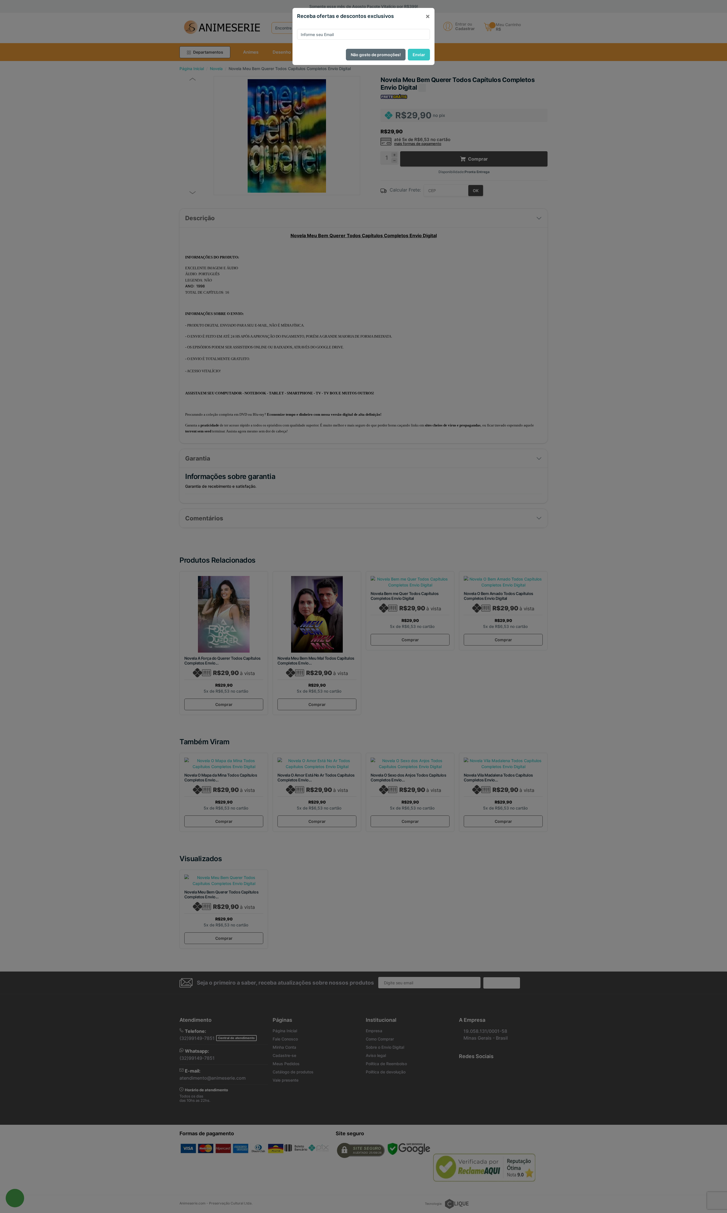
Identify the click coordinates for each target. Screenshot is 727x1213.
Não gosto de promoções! (376, 54)
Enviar (419, 54)
